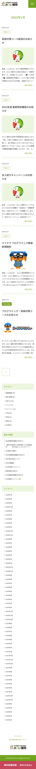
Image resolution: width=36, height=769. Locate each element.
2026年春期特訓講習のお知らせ (15, 455)
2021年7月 (9, 676)
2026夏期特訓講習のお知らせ (14, 441)
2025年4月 (9, 519)
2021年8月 (9, 672)
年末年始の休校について (13, 459)
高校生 (8, 421)
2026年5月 (9, 499)
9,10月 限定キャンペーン (13, 467)
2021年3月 (9, 684)
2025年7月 (9, 515)
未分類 (8, 425)
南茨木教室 (6, 304)
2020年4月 (9, 712)
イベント (8, 405)
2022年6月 (9, 635)
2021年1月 (9, 692)
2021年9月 (9, 668)
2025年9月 (9, 511)
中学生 (8, 417)
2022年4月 (9, 639)
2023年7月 (9, 583)
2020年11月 (9, 700)
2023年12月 (9, 567)
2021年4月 (9, 680)
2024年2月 (9, 559)
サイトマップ (18, 736)
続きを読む (29, 85)
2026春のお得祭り (11, 451)
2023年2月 (9, 603)
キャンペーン (9, 409)
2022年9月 (9, 623)
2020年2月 (9, 720)
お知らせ (6, 32)
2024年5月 (9, 551)
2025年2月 (9, 523)
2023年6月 (9, 587)
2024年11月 (9, 535)
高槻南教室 (9, 393)
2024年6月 (9, 547)
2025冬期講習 (10, 463)
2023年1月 (9, 607)
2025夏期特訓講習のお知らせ (14, 475)
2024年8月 (9, 539)
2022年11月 (9, 615)
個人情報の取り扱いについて (18, 739)
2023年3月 (9, 599)
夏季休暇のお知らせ (12, 471)
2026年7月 (9, 495)
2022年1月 (9, 652)
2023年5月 (9, 591)
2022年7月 (9, 631)
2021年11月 (9, 660)
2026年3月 (9, 503)
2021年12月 (9, 656)
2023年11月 (9, 571)
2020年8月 (9, 704)
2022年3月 (9, 643)
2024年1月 (9, 563)
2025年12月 (9, 507)
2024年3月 (9, 555)
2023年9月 (9, 575)
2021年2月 (9, 688)
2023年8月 (9, 579)
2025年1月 (9, 527)
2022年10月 (9, 619)
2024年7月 (9, 543)
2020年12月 (9, 696)
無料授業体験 (10, 764)
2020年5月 (9, 708)
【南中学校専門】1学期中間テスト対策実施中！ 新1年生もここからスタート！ (19, 446)
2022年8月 (9, 627)
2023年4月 (9, 595)
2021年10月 (9, 664)
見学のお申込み (26, 765)
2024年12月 (9, 531)
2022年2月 (9, 647)
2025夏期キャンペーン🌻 (13, 479)
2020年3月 (9, 716)
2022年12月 (9, 611)
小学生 (8, 413)
